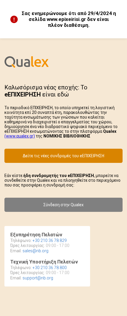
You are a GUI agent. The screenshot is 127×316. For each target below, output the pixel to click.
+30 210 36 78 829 (49, 240)
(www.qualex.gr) (19, 136)
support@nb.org (37, 278)
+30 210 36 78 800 (49, 267)
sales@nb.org (35, 250)
